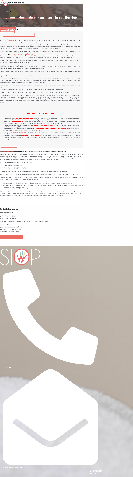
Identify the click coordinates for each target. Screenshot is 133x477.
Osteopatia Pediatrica (10, 29)
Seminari (11, 40)
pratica (11, 47)
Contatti (7, 83)
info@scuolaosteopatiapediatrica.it (56, 151)
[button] (10, 11)
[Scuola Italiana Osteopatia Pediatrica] (5, 6)
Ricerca (6, 69)
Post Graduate (8, 76)
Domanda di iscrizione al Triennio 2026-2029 (21, 54)
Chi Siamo (7, 11)
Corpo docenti (13, 22)
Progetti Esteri (8, 62)
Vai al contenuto (4, 0)
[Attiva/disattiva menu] (19, 16)
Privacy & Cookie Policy (92, 474)
